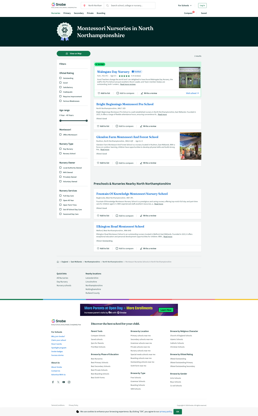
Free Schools (136, 377)
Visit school (191, 93)
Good (65, 83)
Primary (67, 13)
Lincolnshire (91, 281)
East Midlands (76, 261)
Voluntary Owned (70, 181)
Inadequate (67, 92)
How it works (56, 344)
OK (177, 411)
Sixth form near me (138, 365)
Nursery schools (64, 285)
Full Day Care (68, 196)
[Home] (58, 262)
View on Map (75, 53)
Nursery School (69, 153)
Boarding (101, 13)
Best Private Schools (99, 370)
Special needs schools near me (143, 354)
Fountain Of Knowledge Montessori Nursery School (147, 204)
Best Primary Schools (99, 362)
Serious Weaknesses (71, 101)
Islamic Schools (176, 339)
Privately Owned (69, 177)
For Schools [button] (183, 5)
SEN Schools (136, 389)
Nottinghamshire (93, 289)
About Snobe (56, 367)
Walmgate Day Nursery (147, 79)
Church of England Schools (181, 335)
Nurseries (55, 13)
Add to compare (127, 93)
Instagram (69, 382)
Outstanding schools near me (142, 362)
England (65, 261)
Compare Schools (98, 335)
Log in (202, 5)
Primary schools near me (141, 335)
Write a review (150, 93)
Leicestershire (92, 277)
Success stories (57, 355)
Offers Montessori (70, 134)
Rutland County (93, 293)
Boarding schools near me (141, 358)
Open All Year (68, 200)
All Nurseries (62, 277)
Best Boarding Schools (100, 374)
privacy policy (166, 411)
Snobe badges (57, 351)
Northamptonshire (92, 261)
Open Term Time (70, 205)
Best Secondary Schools (100, 366)
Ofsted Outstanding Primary (181, 362)
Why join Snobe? (58, 336)
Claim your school (58, 340)
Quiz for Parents (97, 343)
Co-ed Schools (176, 385)
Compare (188, 13)
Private (90, 13)
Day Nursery (68, 149)
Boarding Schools (138, 385)
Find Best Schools (98, 347)
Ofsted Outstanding (178, 358)
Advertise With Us (58, 374)
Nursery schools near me (140, 350)
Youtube (63, 382)
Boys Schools (175, 382)
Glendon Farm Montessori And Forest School (147, 149)
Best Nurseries (97, 358)
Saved (204, 13)
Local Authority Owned (72, 168)
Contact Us (55, 371)
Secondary (79, 13)
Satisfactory (68, 87)
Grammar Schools (138, 381)
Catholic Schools (177, 343)
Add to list (105, 93)
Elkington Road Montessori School (147, 237)
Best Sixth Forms (98, 377)
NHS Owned (68, 172)
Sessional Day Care (70, 214)
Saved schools (97, 339)
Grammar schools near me (141, 343)
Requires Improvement (72, 96)
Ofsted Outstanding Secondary (182, 366)
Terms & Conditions (57, 405)
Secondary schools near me (142, 339)
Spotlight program (58, 347)
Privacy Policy (73, 405)
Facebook (53, 382)
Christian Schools (177, 347)
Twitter (58, 382)
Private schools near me (140, 347)
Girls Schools (175, 378)
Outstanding (68, 78)
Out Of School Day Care (72, 209)
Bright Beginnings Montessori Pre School (147, 114)
